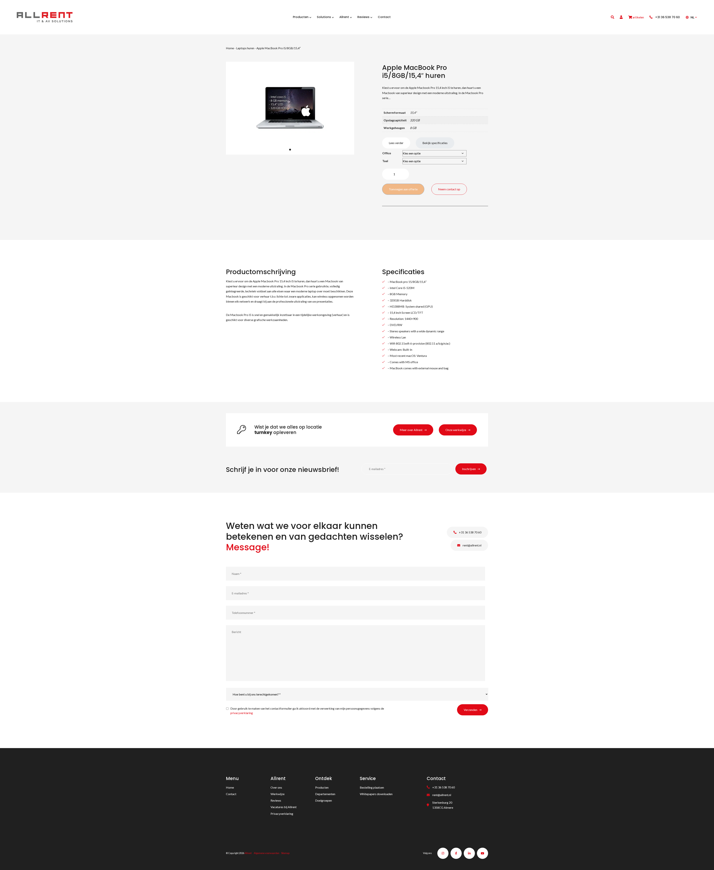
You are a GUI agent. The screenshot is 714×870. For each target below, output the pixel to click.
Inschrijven (469, 469)
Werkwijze (277, 794)
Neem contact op (449, 189)
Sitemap (285, 853)
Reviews (276, 800)
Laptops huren (245, 48)
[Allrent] (45, 16)
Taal (385, 161)
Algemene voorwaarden (266, 853)
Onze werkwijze (456, 430)
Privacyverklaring (282, 813)
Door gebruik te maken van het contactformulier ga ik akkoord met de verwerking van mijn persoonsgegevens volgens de (307, 711)
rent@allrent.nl (471, 545)
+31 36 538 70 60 (469, 532)
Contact (231, 794)
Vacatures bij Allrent (284, 807)
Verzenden (470, 709)
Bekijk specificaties (435, 143)
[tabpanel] (290, 108)
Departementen (325, 794)
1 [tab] (290, 150)
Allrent (248, 853)
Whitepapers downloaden (376, 794)
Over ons (276, 787)
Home (230, 48)
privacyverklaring (241, 713)
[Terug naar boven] (706, 862)
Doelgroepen (323, 800)
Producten (322, 787)
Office (386, 153)
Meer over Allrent (411, 430)
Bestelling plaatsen (372, 787)
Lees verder (396, 143)
